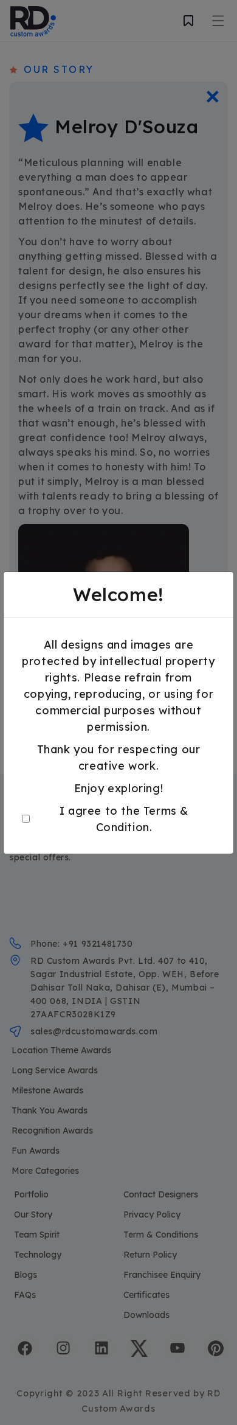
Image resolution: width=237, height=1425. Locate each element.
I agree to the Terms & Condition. (124, 819)
